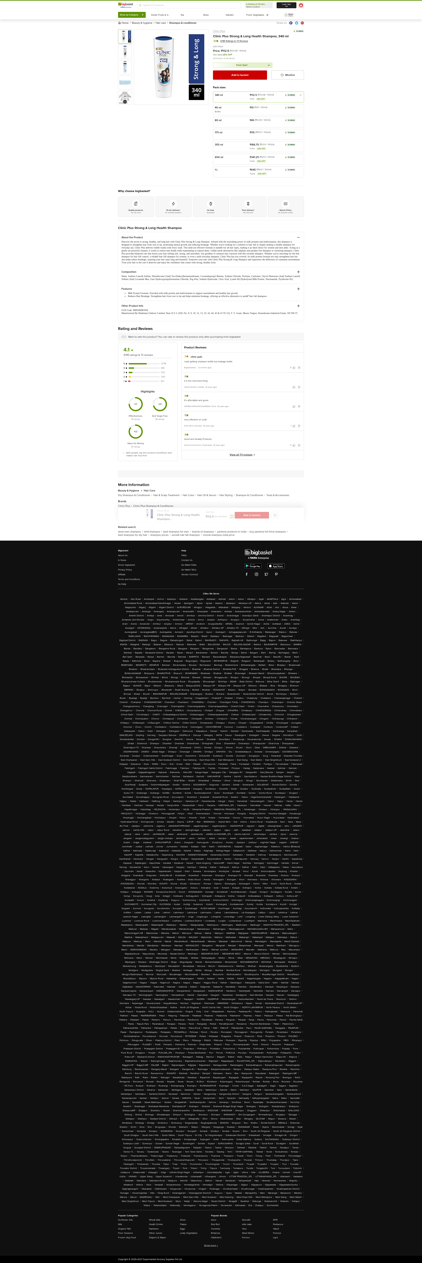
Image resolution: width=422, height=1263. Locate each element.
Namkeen (154, 1228)
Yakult (276, 1228)
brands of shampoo (204, 531)
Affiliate (121, 574)
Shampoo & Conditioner (250, 495)
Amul (213, 1219)
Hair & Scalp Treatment (167, 495)
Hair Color (189, 495)
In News (122, 560)
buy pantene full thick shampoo (269, 531)
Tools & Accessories (277, 495)
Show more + (211, 1245)
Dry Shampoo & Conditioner (135, 495)
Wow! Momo (248, 1233)
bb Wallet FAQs (189, 565)
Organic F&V (124, 1228)
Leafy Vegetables (188, 1233)
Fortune (277, 1233)
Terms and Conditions (129, 579)
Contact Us (187, 560)
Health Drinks (156, 1224)
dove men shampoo (130, 531)
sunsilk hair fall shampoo (187, 535)
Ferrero (246, 1237)
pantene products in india (232, 531)
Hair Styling (226, 495)
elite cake (247, 1224)
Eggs (182, 1228)
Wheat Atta (154, 1219)
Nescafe (246, 1219)
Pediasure (278, 1224)
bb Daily (122, 584)
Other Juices (155, 1233)
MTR (275, 1219)
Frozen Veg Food (127, 1237)
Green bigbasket (126, 565)
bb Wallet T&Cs (188, 569)
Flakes (183, 1224)
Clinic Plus (219, 31)
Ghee (183, 1219)
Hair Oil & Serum (207, 495)
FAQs (184, 555)
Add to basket (239, 75)
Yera (244, 1228)
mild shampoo (153, 531)
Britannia (215, 1233)
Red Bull (215, 1224)
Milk (120, 1224)
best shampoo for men (177, 531)
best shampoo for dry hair (133, 535)
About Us (123, 555)
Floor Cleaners (125, 1233)
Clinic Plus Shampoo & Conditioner (153, 506)
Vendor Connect (189, 574)
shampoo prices (160, 535)
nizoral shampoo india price (219, 535)
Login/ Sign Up (286, 5)
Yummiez (215, 1228)
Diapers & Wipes (157, 1237)
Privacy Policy (125, 569)
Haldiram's (216, 1237)
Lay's (275, 1237)
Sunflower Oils (125, 1219)
